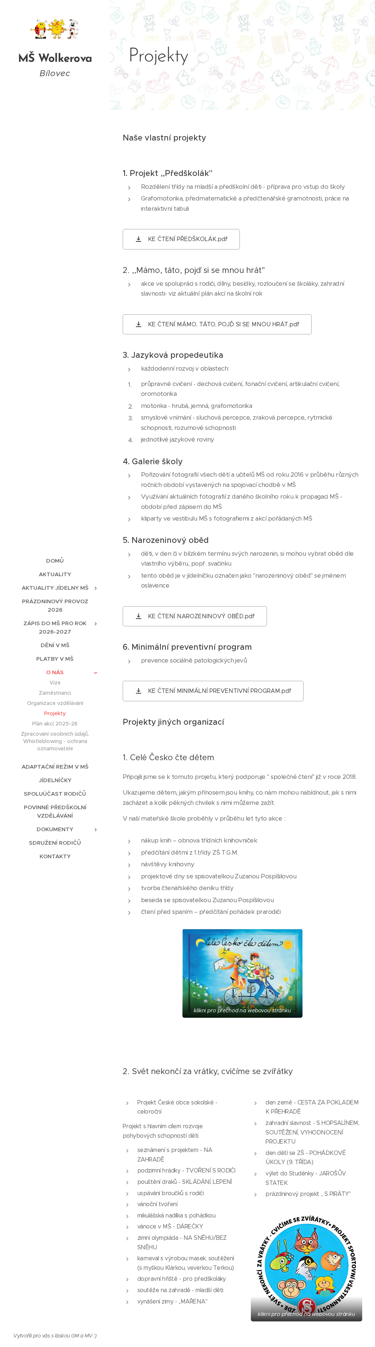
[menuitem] (55, 560)
